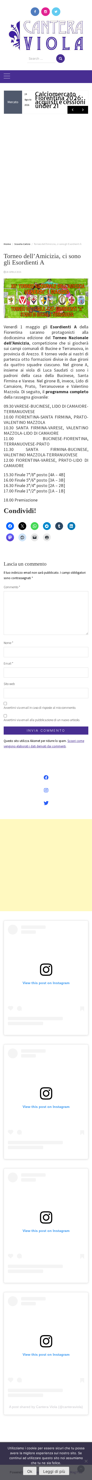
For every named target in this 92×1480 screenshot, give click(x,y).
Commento (12, 587)
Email (8, 663)
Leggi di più (54, 1471)
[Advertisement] (46, 177)
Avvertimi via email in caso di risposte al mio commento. (40, 708)
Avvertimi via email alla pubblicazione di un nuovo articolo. (42, 720)
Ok (29, 1471)
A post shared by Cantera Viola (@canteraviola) (46, 1407)
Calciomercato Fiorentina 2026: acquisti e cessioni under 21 (60, 100)
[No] (85, 1461)
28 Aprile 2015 (13, 272)
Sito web (9, 684)
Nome (8, 643)
